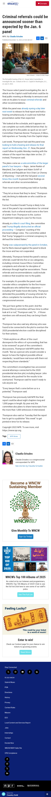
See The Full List (26, 594)
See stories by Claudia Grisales (29, 466)
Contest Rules (10, 708)
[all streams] (48, 794)
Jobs (6, 728)
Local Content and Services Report (17, 723)
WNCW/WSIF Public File (13, 748)
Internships (9, 733)
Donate (43, 3)
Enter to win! (25, 640)
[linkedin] (7, 773)
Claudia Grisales (16, 36)
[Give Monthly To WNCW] (25, 502)
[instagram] (7, 764)
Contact (8, 738)
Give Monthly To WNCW (25, 530)
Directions (8, 692)
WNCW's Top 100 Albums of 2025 (25, 577)
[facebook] (7, 759)
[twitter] (7, 768)
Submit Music (10, 682)
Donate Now (9, 743)
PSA (6, 687)
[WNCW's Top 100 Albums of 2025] (25, 559)
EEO (6, 718)
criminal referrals (34, 99)
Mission (7, 713)
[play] (3, 794)
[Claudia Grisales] (7, 457)
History (7, 697)
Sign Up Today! (25, 536)
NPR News (14, 436)
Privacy (7, 702)
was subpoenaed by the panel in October (28, 245)
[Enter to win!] (25, 619)
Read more (25, 652)
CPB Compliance (11, 753)
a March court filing (21, 223)
